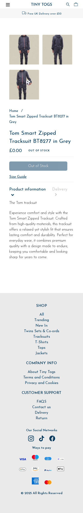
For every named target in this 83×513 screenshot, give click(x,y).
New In (41, 326)
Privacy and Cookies (41, 383)
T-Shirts (41, 342)
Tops (41, 348)
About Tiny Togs (41, 372)
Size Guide (18, 177)
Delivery (59, 190)
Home (13, 111)
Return (41, 418)
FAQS (41, 402)
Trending (41, 320)
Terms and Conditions (41, 377)
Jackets (41, 353)
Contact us (41, 407)
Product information (27, 190)
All (41, 315)
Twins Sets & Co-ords (41, 331)
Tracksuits (41, 337)
